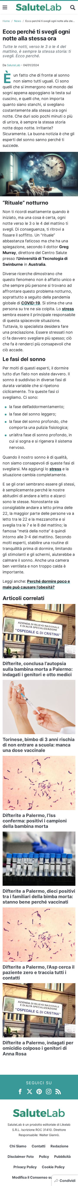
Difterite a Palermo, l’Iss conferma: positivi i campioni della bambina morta (35, 821)
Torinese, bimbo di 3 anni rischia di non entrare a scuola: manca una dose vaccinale (39, 745)
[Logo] (39, 7)
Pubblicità (62, 1156)
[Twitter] (29, 1091)
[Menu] (5, 7)
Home (6, 21)
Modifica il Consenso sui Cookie (39, 1177)
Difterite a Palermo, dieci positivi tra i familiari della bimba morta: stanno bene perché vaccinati (39, 896)
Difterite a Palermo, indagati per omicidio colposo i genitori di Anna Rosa (38, 1048)
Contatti (38, 1146)
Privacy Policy (25, 1167)
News (17, 21)
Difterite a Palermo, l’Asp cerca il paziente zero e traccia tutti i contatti (39, 972)
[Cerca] (72, 7)
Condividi (67, 1180)
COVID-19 (30, 303)
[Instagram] (48, 1091)
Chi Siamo (18, 1146)
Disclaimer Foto (21, 1156)
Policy (44, 1156)
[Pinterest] (39, 1091)
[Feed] (58, 1091)
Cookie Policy (53, 1167)
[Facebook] (20, 1091)
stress (68, 309)
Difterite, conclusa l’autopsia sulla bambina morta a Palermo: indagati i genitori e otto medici (38, 669)
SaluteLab (13, 65)
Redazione (59, 1146)
